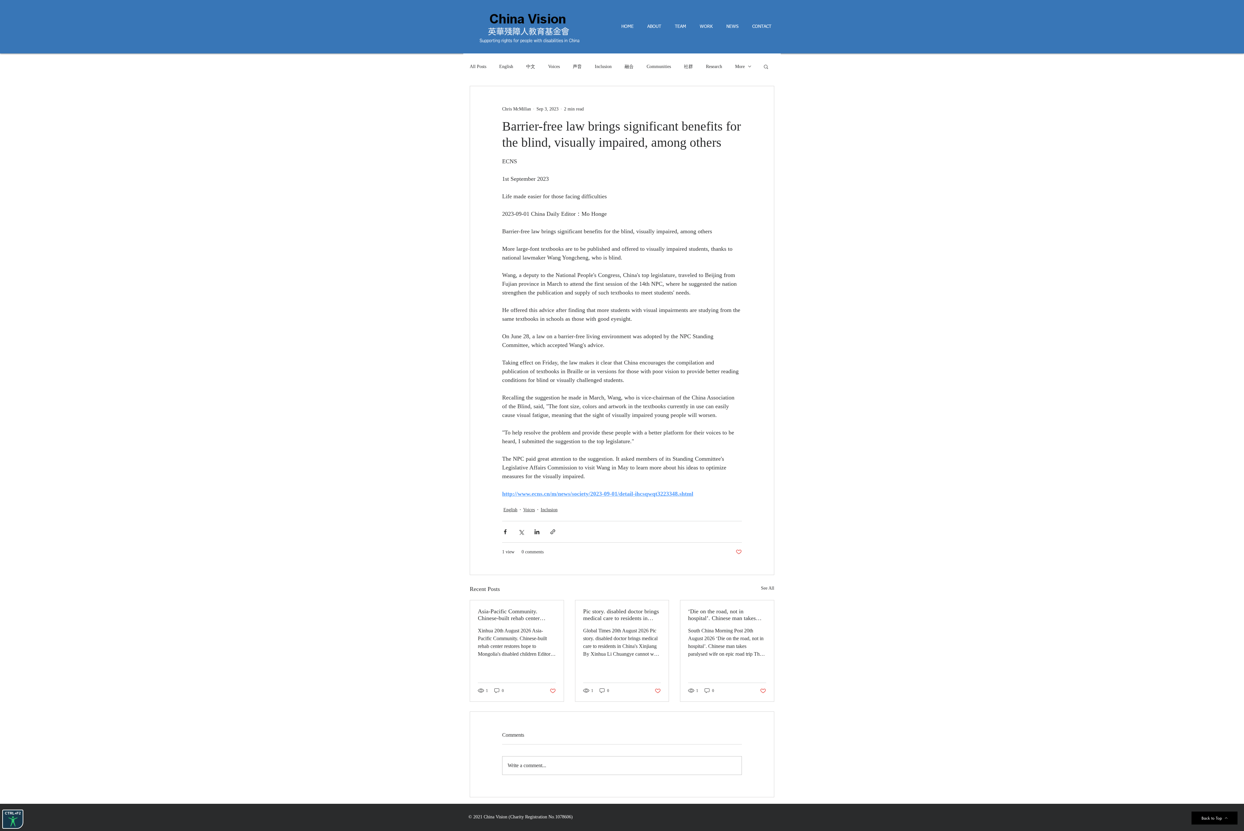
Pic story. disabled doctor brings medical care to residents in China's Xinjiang (621, 615)
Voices (554, 66)
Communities (659, 66)
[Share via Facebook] (505, 532)
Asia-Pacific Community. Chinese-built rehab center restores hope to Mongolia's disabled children (510, 615)
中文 (530, 66)
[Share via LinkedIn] (537, 532)
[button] (766, 66)
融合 (629, 66)
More (740, 66)
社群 (688, 66)
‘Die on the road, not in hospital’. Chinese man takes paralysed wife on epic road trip (725, 615)
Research (714, 66)
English (506, 66)
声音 (577, 66)
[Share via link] (553, 532)
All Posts (478, 66)
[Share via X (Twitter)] (521, 532)
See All (767, 588)
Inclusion (603, 66)
